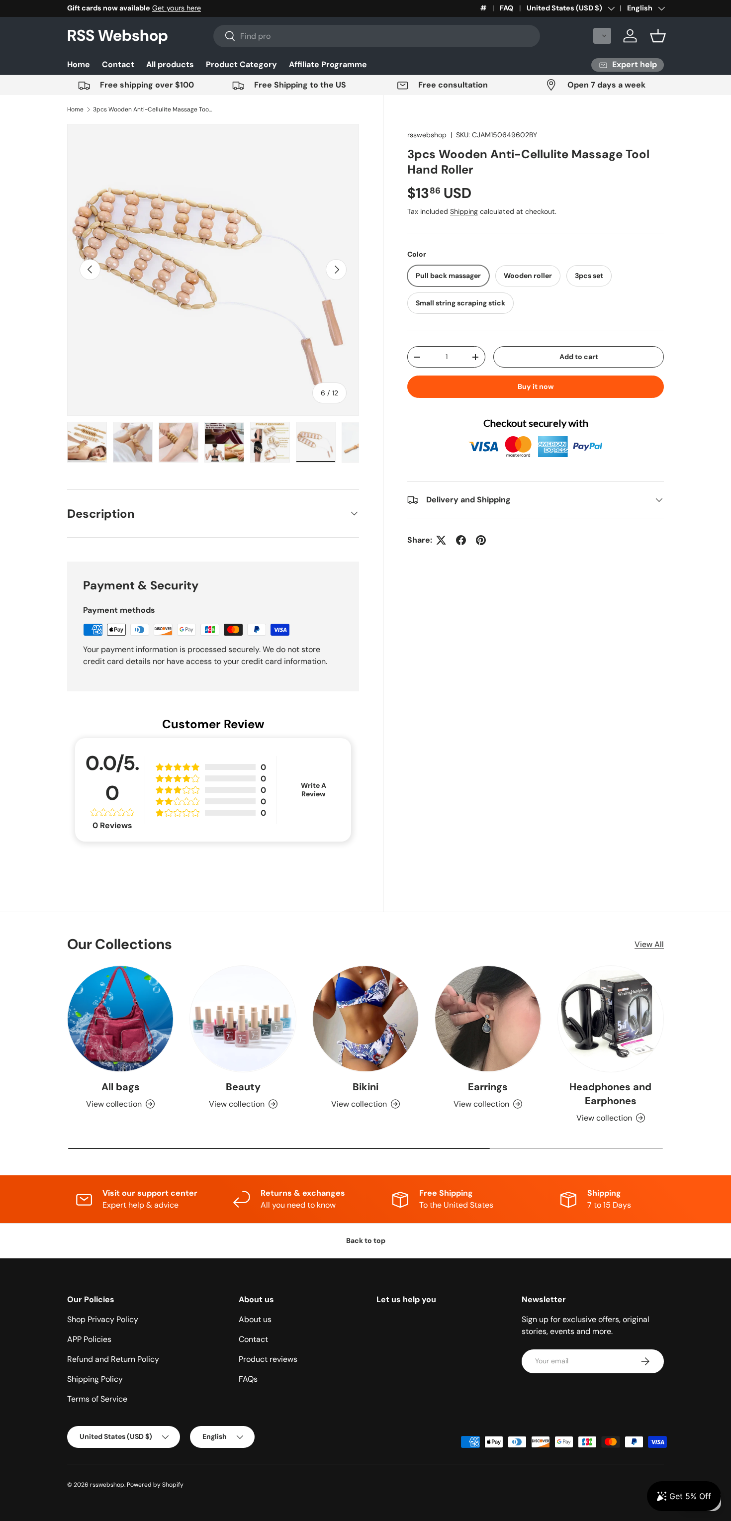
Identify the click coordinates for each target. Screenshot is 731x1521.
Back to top (365, 1240)
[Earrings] (488, 1018)
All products (170, 64)
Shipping (464, 211)
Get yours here (176, 7)
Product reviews (268, 1359)
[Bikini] (365, 1018)
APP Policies (89, 1339)
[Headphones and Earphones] (610, 1018)
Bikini (365, 1086)
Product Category (241, 64)
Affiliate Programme (328, 64)
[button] (602, 36)
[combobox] (377, 36)
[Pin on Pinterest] (481, 540)
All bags (120, 1086)
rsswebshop (427, 134)
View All (649, 944)
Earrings (488, 1086)
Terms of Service (97, 1399)
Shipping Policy (95, 1379)
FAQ (506, 7)
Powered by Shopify (155, 1485)
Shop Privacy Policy (102, 1319)
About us (255, 1319)
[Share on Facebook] (461, 540)
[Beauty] (242, 1018)
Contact (118, 64)
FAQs (248, 1379)
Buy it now (536, 386)
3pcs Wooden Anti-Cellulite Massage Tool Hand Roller (152, 109)
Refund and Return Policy (113, 1359)
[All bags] (120, 1018)
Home (78, 64)
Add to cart (578, 356)
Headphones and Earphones (610, 1093)
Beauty (243, 1086)
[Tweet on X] (441, 540)
